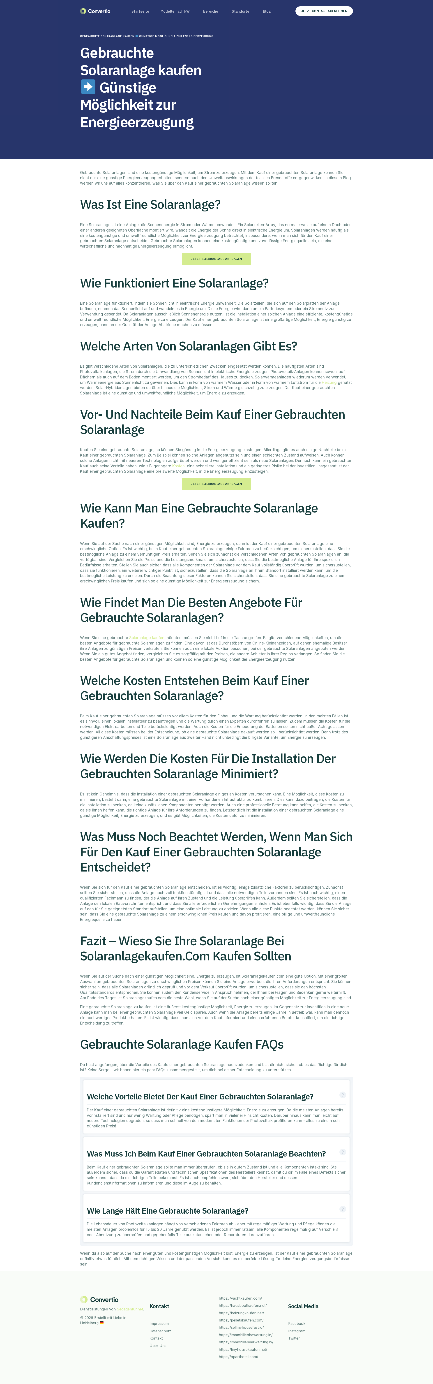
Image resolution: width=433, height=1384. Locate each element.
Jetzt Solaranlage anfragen (216, 259)
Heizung (329, 382)
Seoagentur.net (130, 1309)
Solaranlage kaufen (146, 637)
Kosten (178, 466)
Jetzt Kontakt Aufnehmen (324, 11)
